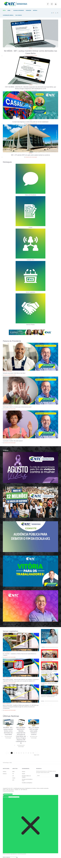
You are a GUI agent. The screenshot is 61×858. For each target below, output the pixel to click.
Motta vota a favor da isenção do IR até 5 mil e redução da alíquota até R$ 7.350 (19, 587)
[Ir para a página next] (35, 753)
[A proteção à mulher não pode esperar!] (30, 424)
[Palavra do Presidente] (30, 178)
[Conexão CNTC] (30, 243)
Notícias (30, 48)
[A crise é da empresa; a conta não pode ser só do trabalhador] (30, 105)
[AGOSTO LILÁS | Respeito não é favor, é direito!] (30, 467)
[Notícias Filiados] (30, 308)
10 (33, 752)
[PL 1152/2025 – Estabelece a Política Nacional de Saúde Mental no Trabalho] (21, 641)
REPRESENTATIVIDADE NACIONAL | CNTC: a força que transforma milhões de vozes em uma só (22, 518)
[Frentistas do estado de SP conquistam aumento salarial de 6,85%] (49, 665)
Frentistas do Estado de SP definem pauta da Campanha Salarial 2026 (49, 659)
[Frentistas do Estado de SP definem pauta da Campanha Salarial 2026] (49, 653)
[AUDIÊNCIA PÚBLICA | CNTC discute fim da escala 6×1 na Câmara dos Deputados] (30, 536)
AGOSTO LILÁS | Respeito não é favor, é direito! (12, 484)
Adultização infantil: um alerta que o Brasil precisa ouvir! (17, 407)
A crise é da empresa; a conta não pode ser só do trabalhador (30, 122)
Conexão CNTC (30, 259)
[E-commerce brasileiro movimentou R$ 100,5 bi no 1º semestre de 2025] (49, 689)
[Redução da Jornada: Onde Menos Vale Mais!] (30, 356)
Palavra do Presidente (30, 195)
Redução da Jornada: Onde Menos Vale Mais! (14, 373)
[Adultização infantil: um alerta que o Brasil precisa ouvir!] (30, 390)
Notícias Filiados (30, 324)
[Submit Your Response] (17, 857)
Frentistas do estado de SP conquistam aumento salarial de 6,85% (49, 671)
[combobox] (57, 13)
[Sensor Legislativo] (30, 275)
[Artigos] (30, 211)
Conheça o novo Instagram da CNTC (10, 622)
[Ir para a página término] (38, 753)
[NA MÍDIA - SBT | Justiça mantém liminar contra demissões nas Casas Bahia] (30, 33)
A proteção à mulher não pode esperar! (13, 440)
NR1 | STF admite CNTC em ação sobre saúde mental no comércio (30, 155)
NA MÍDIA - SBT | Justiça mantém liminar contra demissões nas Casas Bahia (30, 52)
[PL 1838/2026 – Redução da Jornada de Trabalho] (49, 677)
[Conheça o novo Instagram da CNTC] (30, 605)
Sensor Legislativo (30, 292)
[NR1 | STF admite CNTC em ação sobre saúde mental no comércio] (30, 138)
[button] (9, 10)
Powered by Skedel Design (8, 791)
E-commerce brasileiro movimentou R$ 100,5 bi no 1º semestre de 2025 (49, 696)
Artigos (30, 119)
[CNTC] (15, 4)
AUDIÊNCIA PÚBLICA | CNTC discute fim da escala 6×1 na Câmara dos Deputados (19, 553)
